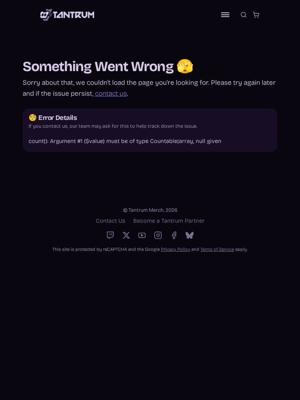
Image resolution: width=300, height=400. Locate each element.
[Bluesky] (190, 235)
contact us (111, 93)
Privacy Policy (175, 249)
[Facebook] (174, 235)
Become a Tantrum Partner (169, 220)
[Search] (243, 14)
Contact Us (110, 220)
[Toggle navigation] (225, 14)
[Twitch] (110, 235)
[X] (126, 235)
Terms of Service (217, 249)
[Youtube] (142, 235)
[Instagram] (158, 235)
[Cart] (256, 14)
